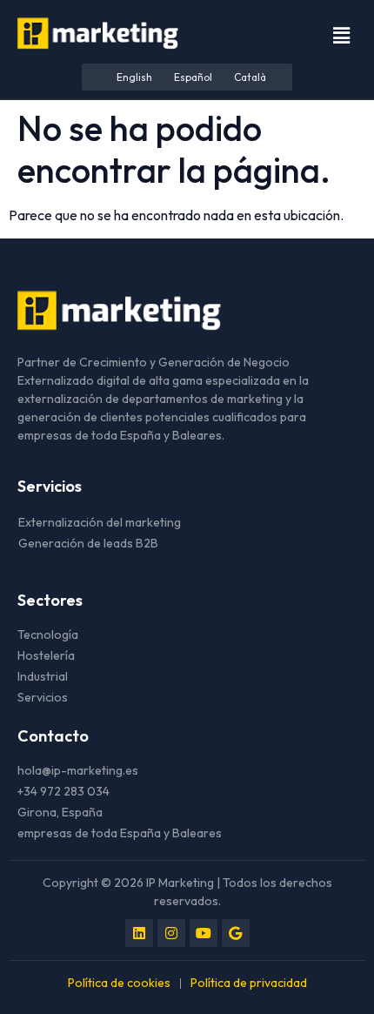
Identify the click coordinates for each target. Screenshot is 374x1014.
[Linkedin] (139, 933)
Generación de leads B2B (88, 543)
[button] (342, 36)
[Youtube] (203, 933)
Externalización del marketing (99, 522)
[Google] (236, 933)
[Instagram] (171, 933)
